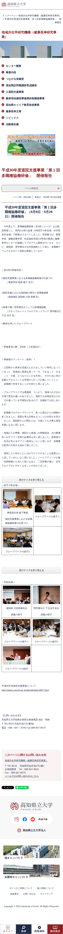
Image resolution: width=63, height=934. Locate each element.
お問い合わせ (29, 894)
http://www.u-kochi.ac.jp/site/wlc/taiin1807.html (25, 690)
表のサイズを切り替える (31, 479)
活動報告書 (12, 124)
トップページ (9, 15)
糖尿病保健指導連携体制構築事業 (25, 98)
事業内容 (11, 72)
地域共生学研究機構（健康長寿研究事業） (39, 15)
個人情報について (45, 888)
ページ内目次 (31, 188)
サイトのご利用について (20, 888)
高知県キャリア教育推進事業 (22, 104)
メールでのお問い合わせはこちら (22, 776)
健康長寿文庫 (13, 111)
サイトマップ (46, 894)
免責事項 (14, 894)
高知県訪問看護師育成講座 (21, 85)
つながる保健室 (15, 79)
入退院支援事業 (15, 91)
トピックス (12, 117)
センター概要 (13, 66)
